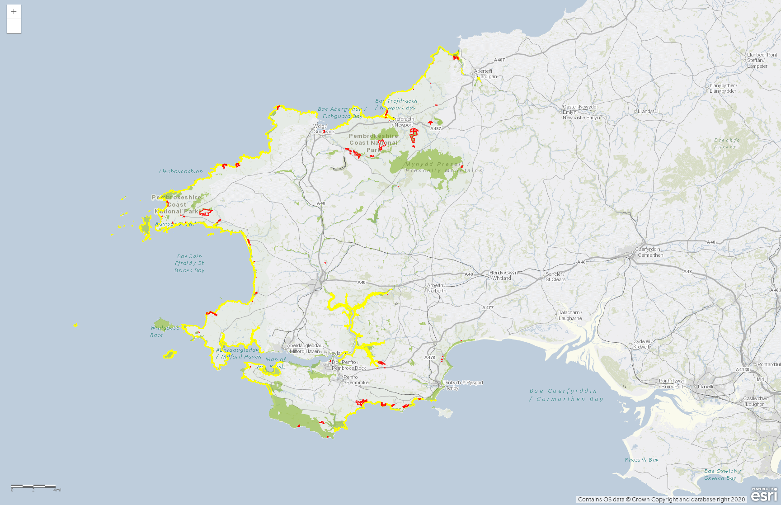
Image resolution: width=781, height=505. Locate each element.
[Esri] (764, 494)
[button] (14, 12)
